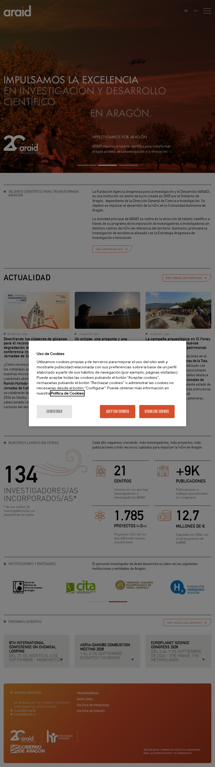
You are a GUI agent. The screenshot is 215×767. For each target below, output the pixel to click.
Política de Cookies (67, 393)
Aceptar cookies (117, 411)
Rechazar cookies (157, 411)
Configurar (54, 411)
